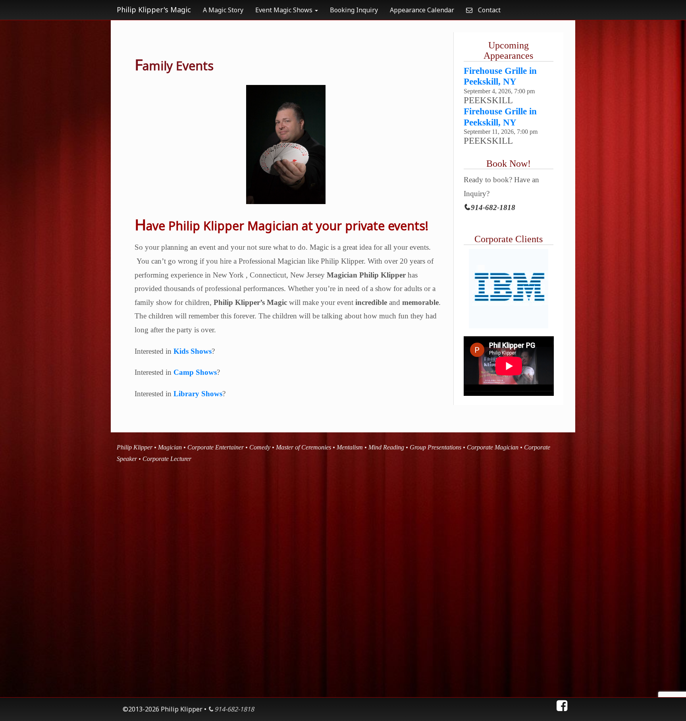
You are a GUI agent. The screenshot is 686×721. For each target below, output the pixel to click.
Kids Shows (192, 351)
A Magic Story (223, 10)
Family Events (174, 66)
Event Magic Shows (284, 10)
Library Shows (197, 393)
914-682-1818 (493, 207)
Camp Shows (195, 372)
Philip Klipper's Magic (154, 9)
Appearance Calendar (422, 10)
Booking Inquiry (354, 10)
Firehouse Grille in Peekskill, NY (500, 76)
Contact (488, 10)
